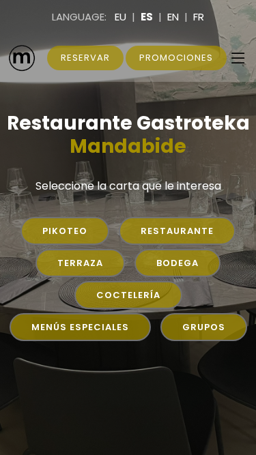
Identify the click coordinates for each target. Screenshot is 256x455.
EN (173, 17)
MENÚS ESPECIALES (80, 327)
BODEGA (177, 262)
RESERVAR (85, 57)
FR (198, 17)
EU (120, 17)
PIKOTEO (64, 230)
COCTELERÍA (128, 295)
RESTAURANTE (177, 230)
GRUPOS (203, 327)
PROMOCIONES (176, 57)
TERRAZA (80, 262)
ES (147, 17)
